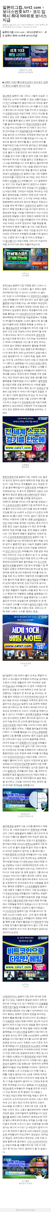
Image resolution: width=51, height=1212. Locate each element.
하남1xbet (10, 686)
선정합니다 (15, 180)
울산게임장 (32, 579)
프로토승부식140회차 (29, 1046)
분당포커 (18, 370)
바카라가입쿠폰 (22, 764)
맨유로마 (39, 921)
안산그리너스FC (13, 551)
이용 (21, 219)
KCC (8, 1095)
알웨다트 (12, 771)
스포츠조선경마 (13, 505)
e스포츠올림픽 (32, 886)
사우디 (39, 512)
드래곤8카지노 (10, 996)
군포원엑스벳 (28, 402)
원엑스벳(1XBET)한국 (28, 494)
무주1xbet (7, 285)
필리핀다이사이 (25, 774)
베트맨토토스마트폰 (15, 854)
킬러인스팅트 (36, 604)
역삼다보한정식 (34, 124)
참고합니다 (10, 241)
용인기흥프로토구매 (18, 900)
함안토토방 (30, 1056)
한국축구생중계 (33, 714)
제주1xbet (28, 861)
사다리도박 (10, 911)
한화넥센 (35, 829)
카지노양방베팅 (39, 732)
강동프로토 (30, 487)
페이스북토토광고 (14, 918)
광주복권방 (8, 826)
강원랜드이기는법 (28, 742)
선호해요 (16, 149)
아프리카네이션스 (16, 757)
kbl (4, 675)
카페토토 (9, 1021)
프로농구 (41, 388)
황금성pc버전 (12, 328)
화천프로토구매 (10, 477)
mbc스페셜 (21, 1031)
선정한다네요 (12, 113)
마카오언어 (13, 558)
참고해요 (7, 95)
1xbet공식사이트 (27, 313)
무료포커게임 (12, 893)
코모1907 (16, 703)
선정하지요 (30, 205)
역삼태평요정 (26, 131)
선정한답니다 (16, 173)
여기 (7, 103)
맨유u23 (29, 844)
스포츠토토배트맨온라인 (20, 537)
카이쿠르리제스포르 (34, 696)
